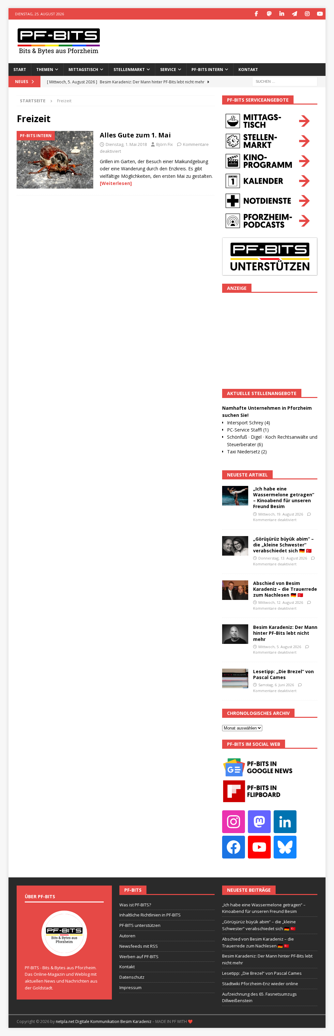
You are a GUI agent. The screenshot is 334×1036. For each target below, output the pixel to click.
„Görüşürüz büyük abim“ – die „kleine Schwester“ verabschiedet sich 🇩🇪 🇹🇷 (283, 545)
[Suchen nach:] (284, 81)
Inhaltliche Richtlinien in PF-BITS (150, 915)
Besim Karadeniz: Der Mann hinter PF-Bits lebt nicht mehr (285, 633)
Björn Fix (164, 144)
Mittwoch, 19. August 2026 (280, 514)
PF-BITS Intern (207, 69)
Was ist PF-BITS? (135, 905)
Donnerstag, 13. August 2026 (282, 558)
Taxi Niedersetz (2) (247, 451)
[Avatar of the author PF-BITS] (64, 949)
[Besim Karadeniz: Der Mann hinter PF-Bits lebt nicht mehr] (235, 634)
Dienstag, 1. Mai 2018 (126, 144)
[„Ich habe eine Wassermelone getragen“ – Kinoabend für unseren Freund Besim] (235, 495)
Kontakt (248, 69)
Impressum (130, 987)
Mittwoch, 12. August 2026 (280, 602)
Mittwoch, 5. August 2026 (279, 646)
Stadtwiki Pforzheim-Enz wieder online (260, 983)
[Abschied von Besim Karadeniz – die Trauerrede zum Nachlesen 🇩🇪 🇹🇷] (235, 590)
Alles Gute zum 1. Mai (135, 135)
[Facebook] (256, 14)
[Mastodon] (269, 14)
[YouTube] (320, 14)
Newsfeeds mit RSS (138, 946)
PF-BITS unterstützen (139, 925)
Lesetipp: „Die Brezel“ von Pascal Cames (283, 674)
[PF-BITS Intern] (55, 159)
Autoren (127, 936)
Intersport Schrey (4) (248, 422)
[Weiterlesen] (116, 183)
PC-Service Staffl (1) (248, 430)
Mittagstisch (83, 69)
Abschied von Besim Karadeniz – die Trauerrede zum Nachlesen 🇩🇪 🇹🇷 (285, 589)
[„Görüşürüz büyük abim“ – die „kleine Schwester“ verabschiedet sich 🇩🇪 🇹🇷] (235, 546)
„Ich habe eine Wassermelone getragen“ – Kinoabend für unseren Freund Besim (283, 498)
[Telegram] (294, 14)
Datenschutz (131, 977)
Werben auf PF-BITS (139, 956)
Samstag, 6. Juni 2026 (276, 684)
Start (19, 69)
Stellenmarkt (129, 69)
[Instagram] (307, 14)
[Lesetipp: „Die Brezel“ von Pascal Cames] (235, 678)
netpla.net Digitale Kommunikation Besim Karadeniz (103, 1021)
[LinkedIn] (281, 14)
